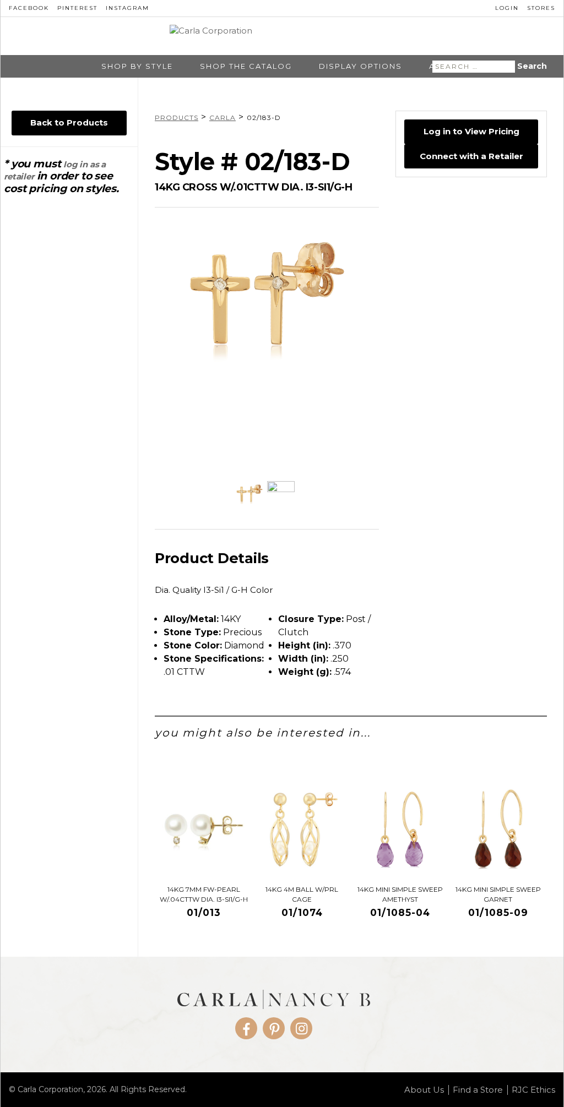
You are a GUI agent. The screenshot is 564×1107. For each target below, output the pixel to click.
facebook (29, 8)
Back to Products (69, 122)
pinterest (77, 8)
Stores (541, 8)
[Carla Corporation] (282, 36)
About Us (424, 1090)
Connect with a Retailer (471, 156)
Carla (222, 117)
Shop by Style (137, 66)
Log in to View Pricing (471, 131)
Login (507, 8)
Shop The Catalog (246, 66)
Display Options (360, 66)
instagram (127, 8)
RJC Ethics (533, 1090)
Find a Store (478, 1090)
